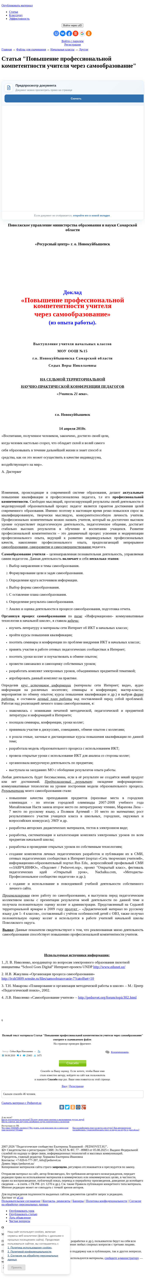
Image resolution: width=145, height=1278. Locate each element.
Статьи (13, 11)
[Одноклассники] (72, 1107)
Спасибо (72, 1063)
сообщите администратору (122, 1258)
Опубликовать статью (23, 1214)
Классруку (16, 15)
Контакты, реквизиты (56, 1201)
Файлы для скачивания (31, 49)
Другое (83, 49)
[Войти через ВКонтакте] (63, 33)
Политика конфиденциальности (106, 1201)
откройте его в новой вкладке (91, 215)
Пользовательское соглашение (21, 1201)
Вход (64, 1086)
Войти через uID (72, 25)
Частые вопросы (19, 1221)
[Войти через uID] (56, 33)
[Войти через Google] (82, 33)
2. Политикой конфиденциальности (29, 1251)
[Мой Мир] (78, 1107)
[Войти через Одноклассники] (89, 33)
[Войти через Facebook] (69, 33)
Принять (16, 1267)
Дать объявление (20, 1217)
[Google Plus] (83, 1107)
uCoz (20, 1197)
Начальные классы (62, 49)
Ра (39, 1051)
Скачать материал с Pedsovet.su (21, 1103)
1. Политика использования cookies (30, 1247)
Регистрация (72, 44)
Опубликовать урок (21, 1210)
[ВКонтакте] (61, 1107)
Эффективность (19, 18)
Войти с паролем (72, 41)
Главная (7, 49)
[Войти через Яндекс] (75, 33)
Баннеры (78, 1201)
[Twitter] (67, 1107)
